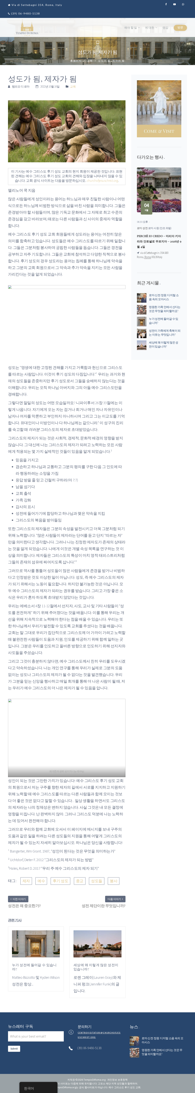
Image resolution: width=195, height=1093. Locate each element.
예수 (41, 880)
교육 (90, 61)
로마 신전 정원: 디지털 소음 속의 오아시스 (164, 297)
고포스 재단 (104, 1083)
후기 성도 (60, 880)
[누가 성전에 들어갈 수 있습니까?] (36, 946)
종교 (79, 880)
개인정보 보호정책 (117, 1079)
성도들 (96, 880)
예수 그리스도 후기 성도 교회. (125, 1087)
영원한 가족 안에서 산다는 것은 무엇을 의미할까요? (165, 309)
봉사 (113, 880)
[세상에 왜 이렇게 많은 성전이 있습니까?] (97, 946)
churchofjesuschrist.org (102, 180)
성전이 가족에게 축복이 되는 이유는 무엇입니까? (165, 332)
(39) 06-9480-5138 (25, 13)
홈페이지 (76, 61)
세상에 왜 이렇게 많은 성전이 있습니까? (163, 344)
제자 (26, 880)
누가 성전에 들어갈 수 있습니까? (163, 321)
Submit (14, 1048)
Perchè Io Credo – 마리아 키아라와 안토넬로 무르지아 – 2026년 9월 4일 (159, 241)
